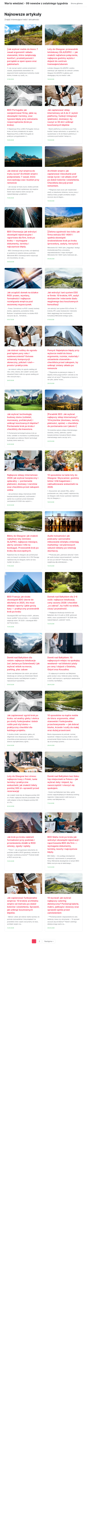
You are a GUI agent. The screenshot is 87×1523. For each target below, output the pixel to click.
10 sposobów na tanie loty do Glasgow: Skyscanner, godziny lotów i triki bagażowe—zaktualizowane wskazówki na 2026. (63, 481)
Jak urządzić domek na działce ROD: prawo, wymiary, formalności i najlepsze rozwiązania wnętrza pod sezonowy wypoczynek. (22, 298)
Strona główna (77, 3)
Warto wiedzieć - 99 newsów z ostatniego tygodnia (36, 3)
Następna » (48, 941)
